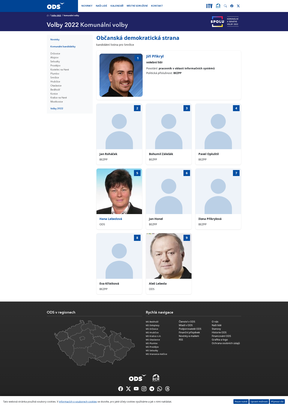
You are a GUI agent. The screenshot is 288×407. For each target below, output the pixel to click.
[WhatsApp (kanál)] (160, 389)
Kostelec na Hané (59, 70)
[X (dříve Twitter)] (128, 389)
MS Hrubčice (152, 332)
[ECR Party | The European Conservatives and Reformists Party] (218, 6)
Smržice (54, 78)
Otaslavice (56, 86)
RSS (181, 339)
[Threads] (167, 389)
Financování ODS (221, 336)
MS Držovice (152, 328)
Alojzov (54, 57)
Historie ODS (219, 332)
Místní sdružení (137, 6)
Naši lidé (101, 6)
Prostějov (55, 66)
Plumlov (54, 74)
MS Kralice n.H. (153, 336)
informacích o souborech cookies (78, 401)
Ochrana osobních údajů (226, 343)
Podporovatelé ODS (190, 328)
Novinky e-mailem (189, 336)
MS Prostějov (152, 346)
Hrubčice (55, 82)
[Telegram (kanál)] (152, 389)
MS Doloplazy (152, 325)
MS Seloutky (152, 350)
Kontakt (157, 6)
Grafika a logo (220, 339)
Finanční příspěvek (189, 332)
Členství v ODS (187, 321)
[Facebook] (121, 389)
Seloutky (55, 62)
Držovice (55, 54)
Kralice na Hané (58, 98)
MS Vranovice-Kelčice (156, 354)
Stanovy (216, 328)
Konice (54, 94)
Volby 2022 (56, 15)
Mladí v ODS (186, 325)
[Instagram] (144, 389)
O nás (215, 321)
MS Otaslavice (153, 339)
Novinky (86, 6)
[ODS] (138, 377)
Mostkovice (56, 102)
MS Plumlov (152, 343)
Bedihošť (55, 90)
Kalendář (117, 6)
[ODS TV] (136, 389)
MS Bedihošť (152, 321)
